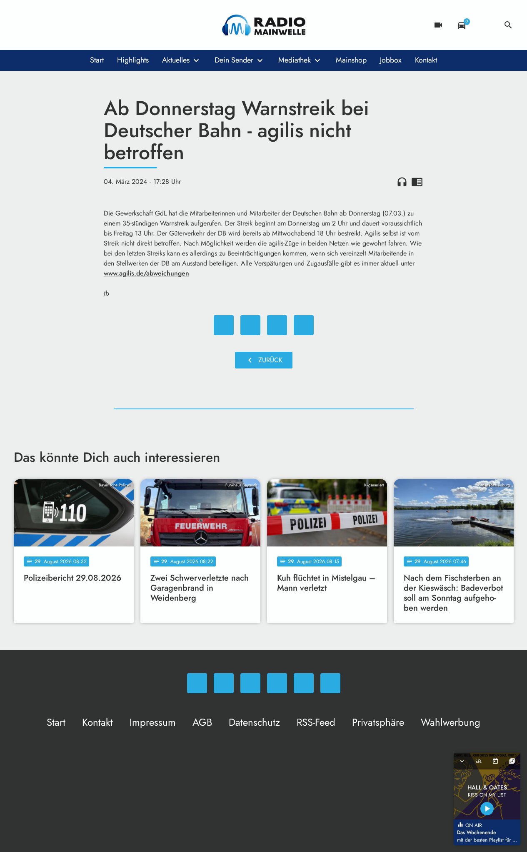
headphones (402, 182)
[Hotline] (105, 25)
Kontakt (426, 60)
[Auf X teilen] (250, 325)
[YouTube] (72, 25)
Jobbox (391, 60)
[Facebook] (38, 25)
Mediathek (294, 60)
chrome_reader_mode (417, 182)
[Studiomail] (88, 25)
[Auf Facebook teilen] (224, 325)
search (508, 25)
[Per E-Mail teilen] (304, 325)
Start (97, 60)
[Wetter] (485, 25)
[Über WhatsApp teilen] (277, 325)
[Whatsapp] (22, 25)
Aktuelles (176, 60)
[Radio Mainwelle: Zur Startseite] (263, 25)
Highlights (133, 60)
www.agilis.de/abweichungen (146, 273)
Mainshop (351, 60)
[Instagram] (55, 25)
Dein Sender (234, 60)
